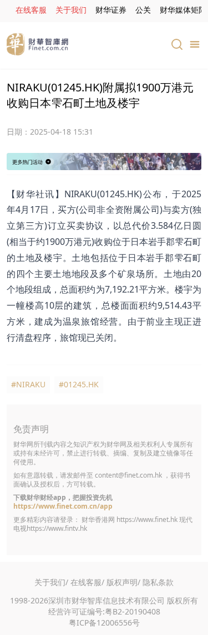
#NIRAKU (28, 384)
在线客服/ (87, 582)
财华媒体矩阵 (183, 9)
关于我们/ (51, 582)
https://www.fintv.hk (57, 528)
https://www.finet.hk (146, 519)
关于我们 (71, 9)
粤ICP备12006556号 (104, 622)
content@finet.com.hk (128, 475)
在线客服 (31, 9)
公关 (143, 9)
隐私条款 (158, 582)
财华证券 (110, 9)
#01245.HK (79, 384)
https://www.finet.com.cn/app (63, 506)
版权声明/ (123, 582)
